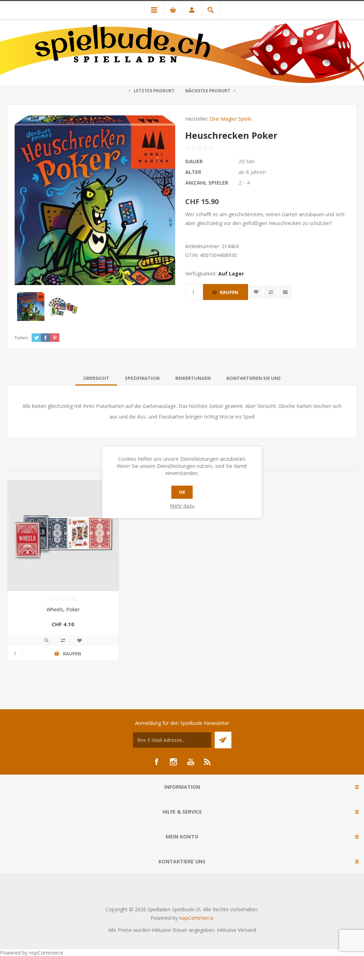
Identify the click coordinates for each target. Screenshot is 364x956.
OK (182, 492)
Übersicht (96, 378)
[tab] (96, 378)
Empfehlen (285, 292)
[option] (31, 306)
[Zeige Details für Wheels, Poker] (63, 535)
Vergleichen (270, 292)
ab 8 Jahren (252, 171)
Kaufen (229, 292)
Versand (247, 930)
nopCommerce (196, 917)
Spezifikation (142, 378)
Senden (223, 740)
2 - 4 (244, 182)
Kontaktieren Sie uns (253, 378)
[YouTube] (190, 761)
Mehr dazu (182, 505)
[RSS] (207, 761)
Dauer (194, 161)
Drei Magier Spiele (231, 118)
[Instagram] (173, 761)
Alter (193, 171)
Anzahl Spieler (206, 182)
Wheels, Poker (63, 609)
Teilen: (22, 337)
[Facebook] (156, 761)
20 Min (247, 161)
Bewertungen (193, 378)
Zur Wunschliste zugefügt (256, 292)
